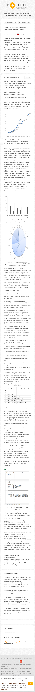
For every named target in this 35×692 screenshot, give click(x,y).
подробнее (4, 689)
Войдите (6, 642)
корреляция (25, 66)
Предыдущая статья (10, 22)
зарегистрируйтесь (16, 642)
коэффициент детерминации (12, 68)
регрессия (18, 66)
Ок (30, 683)
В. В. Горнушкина (24, 34)
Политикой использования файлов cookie (13, 683)
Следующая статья (24, 22)
